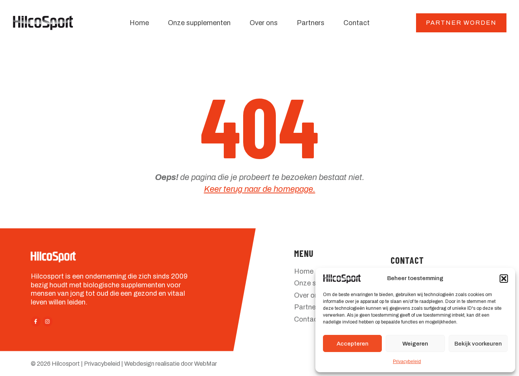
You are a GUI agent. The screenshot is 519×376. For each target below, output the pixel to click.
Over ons (308, 295)
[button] (504, 278)
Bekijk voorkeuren (478, 344)
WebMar (205, 363)
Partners (308, 307)
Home (303, 271)
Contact (307, 319)
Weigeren (415, 344)
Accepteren (353, 344)
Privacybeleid (407, 361)
